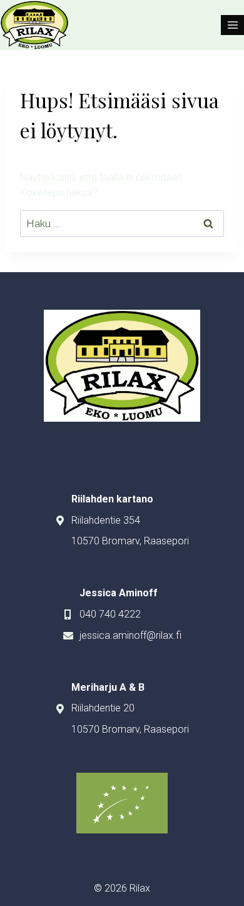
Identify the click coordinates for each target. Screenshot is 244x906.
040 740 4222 (110, 614)
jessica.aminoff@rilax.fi (130, 635)
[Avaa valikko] (232, 24)
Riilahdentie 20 (103, 708)
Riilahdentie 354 (105, 520)
